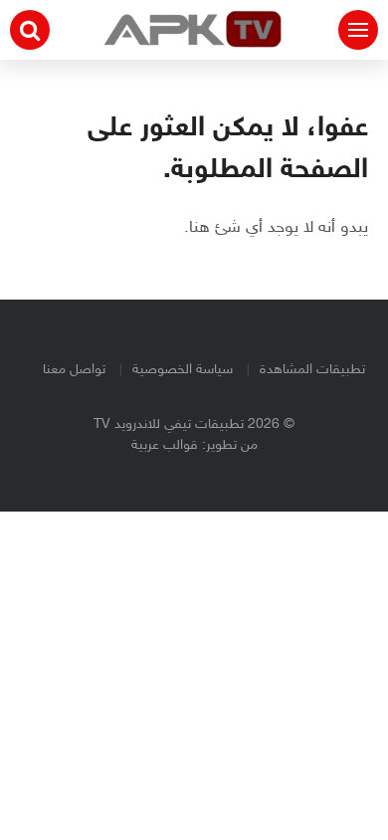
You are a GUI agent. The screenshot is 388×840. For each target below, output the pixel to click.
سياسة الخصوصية (182, 369)
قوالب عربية (164, 445)
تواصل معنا (74, 369)
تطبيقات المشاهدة (312, 369)
